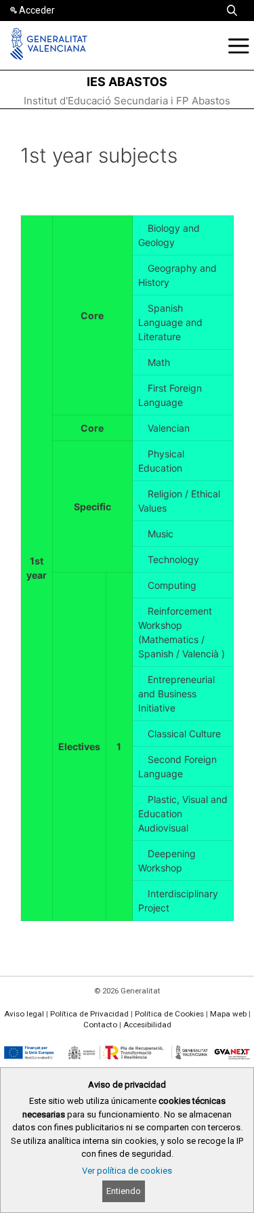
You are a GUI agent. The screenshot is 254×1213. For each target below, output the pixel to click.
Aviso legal (24, 1014)
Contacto (100, 1024)
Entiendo (123, 1191)
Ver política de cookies (127, 1171)
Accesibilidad (147, 1024)
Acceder (37, 10)
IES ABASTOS (127, 82)
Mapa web (228, 1014)
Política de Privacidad (89, 1014)
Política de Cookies (169, 1014)
